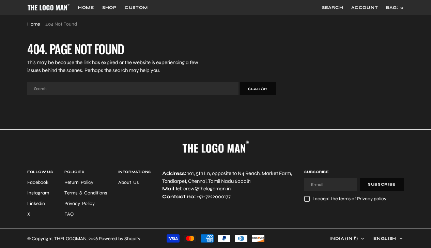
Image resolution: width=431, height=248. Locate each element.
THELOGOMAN (70, 239)
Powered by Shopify (119, 239)
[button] (364, 7)
